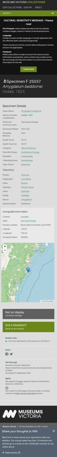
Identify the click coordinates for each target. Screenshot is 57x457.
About (38, 7)
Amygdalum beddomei (31, 111)
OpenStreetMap (48, 301)
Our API (28, 7)
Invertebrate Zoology (30, 152)
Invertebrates (27, 156)
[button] (28, 13)
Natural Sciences (28, 148)
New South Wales (28, 221)
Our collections (12, 7)
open (20, 381)
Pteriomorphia (27, 187)
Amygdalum (26, 200)
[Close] (54, 431)
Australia (24, 217)
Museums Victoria (24, 2)
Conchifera (26, 179)
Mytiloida (25, 191)
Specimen (25, 165)
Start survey (11, 453)
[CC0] (6, 388)
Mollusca (25, 175)
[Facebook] (6, 355)
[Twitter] (11, 355)
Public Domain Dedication (25, 393)
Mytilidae (25, 195)
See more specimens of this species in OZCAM (28, 341)
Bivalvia (24, 183)
